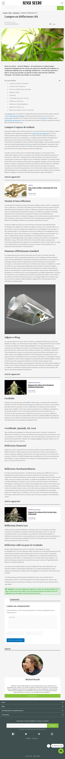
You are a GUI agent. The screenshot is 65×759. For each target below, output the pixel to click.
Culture (30, 185)
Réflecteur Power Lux (16, 107)
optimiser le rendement (41, 133)
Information (5, 715)
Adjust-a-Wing (14, 92)
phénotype (8, 118)
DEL (28, 144)
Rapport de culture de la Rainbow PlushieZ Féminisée (41, 386)
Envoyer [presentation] (53, 725)
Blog (3, 706)
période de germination (13, 120)
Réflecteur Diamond (16, 101)
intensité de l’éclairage (16, 116)
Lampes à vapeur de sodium (19, 83)
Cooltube (12, 95)
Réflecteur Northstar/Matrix (18, 104)
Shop (3, 702)
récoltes (10, 114)
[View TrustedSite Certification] (32, 747)
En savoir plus (32, 696)
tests (31, 404)
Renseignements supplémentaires (12, 710)
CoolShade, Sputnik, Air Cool (19, 98)
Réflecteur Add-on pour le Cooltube (21, 110)
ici (45, 729)
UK (13, 450)
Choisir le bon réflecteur (17, 86)
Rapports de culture (34, 382)
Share (54, 24)
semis (44, 118)
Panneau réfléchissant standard (20, 89)
